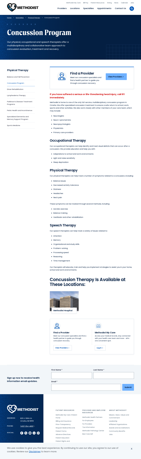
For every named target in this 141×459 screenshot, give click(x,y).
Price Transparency (63, 424)
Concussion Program (15, 83)
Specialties (88, 8)
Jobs (132, 3)
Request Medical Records (65, 428)
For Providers (87, 424)
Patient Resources (97, 3)
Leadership (113, 421)
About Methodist (118, 410)
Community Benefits (117, 431)
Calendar (124, 3)
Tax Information (88, 427)
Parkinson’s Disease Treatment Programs (19, 102)
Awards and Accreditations (119, 428)
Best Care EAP (87, 434)
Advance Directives (63, 434)
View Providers (115, 76)
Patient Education (62, 438)
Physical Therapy (34, 18)
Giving (109, 3)
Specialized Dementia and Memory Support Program (18, 117)
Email (58, 381)
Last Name (102, 370)
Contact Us (120, 8)
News (116, 3)
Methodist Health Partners (92, 417)
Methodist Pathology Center (93, 431)
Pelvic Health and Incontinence (19, 110)
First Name (60, 370)
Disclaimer (35, 451)
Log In (99, 348)
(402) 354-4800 (26, 426)
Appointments (104, 8)
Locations (75, 8)
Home (9, 18)
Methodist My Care (73, 3)
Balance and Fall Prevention (18, 77)
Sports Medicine (13, 125)
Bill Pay (85, 3)
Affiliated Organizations (118, 424)
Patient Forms (61, 431)
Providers (62, 8)
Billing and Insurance (63, 421)
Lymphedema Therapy (16, 95)
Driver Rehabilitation (15, 89)
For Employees (88, 420)
